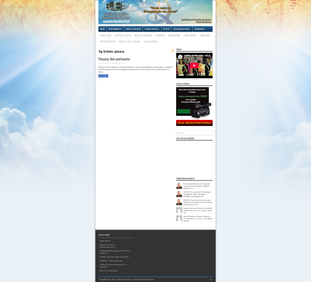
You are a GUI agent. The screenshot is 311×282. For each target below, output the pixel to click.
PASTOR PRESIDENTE (108, 41)
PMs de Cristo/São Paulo (108, 271)
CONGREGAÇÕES (174, 35)
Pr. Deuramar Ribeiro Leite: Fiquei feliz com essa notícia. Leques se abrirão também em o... (197, 186)
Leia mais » (103, 76)
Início (102, 29)
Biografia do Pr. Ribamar (129, 41)
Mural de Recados (133, 29)
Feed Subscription (173, 51)
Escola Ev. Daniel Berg (143, 35)
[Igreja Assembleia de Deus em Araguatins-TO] (155, 22)
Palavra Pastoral (150, 41)
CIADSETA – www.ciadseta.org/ (111, 261)
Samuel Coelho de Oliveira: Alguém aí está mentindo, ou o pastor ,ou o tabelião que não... (197, 219)
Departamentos (115, 29)
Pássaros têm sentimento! (114, 58)
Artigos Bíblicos (105, 241)
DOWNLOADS (199, 29)
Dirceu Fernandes (147, 279)
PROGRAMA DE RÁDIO (182, 29)
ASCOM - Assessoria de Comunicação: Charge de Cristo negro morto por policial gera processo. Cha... (197, 202)
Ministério (160, 35)
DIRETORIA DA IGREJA (123, 35)
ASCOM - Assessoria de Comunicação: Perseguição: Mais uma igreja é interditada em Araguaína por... (197, 194)
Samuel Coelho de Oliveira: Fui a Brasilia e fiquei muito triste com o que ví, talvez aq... (197, 210)
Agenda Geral (105, 35)
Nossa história (190, 35)
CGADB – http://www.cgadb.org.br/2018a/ (114, 257)
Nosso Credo (205, 35)
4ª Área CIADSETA (152, 29)
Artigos (166, 29)
